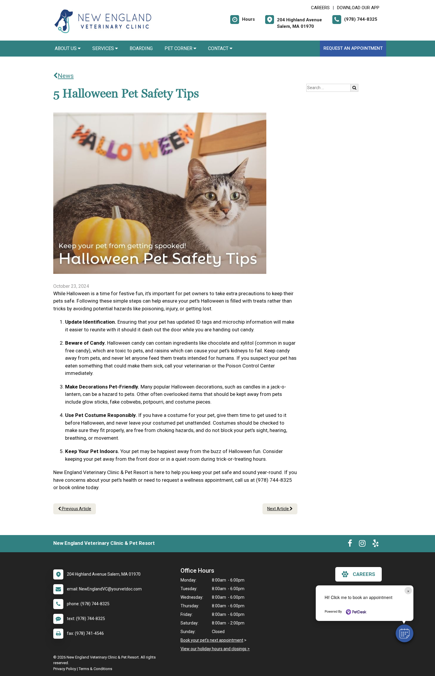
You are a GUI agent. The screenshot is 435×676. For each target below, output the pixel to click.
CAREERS (320, 7)
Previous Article (76, 508)
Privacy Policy (64, 669)
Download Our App (358, 7)
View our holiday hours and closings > (215, 648)
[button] (404, 633)
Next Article (278, 508)
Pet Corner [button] (179, 48)
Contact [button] (219, 48)
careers (364, 574)
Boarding (141, 48)
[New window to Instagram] (362, 544)
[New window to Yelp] (375, 544)
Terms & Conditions (95, 669)
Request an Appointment (353, 48)
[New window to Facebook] (350, 544)
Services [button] (103, 48)
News (66, 75)
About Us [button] (66, 48)
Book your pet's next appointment (212, 640)
